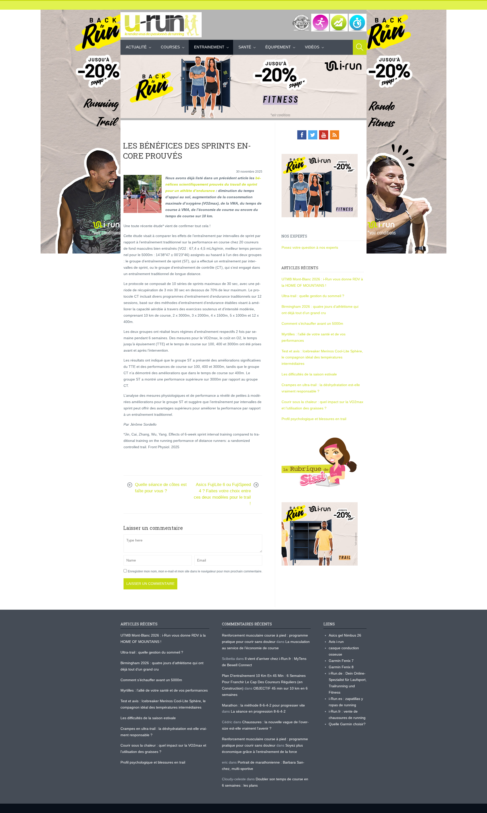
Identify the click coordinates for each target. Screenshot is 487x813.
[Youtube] (323, 134)
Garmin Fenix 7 (341, 661)
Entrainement (209, 47)
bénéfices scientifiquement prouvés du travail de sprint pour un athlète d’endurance (213, 184)
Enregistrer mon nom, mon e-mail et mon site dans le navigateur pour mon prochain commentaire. (195, 571)
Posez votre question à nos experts (310, 247)
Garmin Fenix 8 (341, 667)
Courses (170, 47)
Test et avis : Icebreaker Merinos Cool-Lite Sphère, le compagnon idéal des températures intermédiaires (322, 357)
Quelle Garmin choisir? (347, 724)
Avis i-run (336, 642)
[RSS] (334, 134)
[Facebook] (301, 134)
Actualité (136, 47)
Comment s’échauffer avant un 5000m (313, 323)
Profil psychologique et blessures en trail (314, 419)
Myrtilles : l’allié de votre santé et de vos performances (164, 690)
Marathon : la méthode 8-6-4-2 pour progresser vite (263, 705)
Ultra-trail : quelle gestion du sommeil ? (313, 296)
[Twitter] (312, 134)
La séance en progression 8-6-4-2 (258, 711)
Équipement (278, 47)
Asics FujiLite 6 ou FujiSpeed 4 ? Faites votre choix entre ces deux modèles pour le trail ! (222, 494)
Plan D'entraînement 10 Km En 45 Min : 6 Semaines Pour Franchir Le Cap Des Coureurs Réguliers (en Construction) (264, 682)
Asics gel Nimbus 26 (345, 635)
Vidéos (312, 47)
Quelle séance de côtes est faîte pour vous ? (161, 487)
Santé (244, 47)
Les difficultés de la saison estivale (309, 374)
